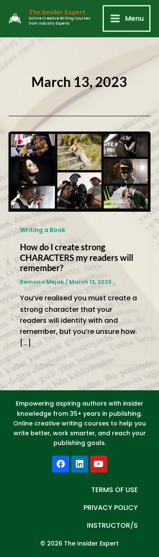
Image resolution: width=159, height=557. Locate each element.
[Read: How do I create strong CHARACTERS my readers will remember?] (79, 171)
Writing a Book (42, 230)
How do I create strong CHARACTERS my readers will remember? (76, 257)
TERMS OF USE (114, 490)
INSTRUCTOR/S (112, 525)
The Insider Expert (57, 12)
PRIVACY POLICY (111, 507)
